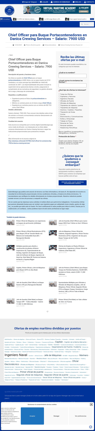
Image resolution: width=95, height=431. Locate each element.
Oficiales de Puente (67, 101)
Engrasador (61, 349)
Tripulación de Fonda (67, 112)
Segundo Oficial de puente (56, 375)
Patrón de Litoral (9, 369)
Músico (13, 361)
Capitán (59, 342)
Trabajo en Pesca (66, 121)
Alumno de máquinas (19, 339)
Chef (26, 344)
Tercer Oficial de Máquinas (52, 377)
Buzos (24, 342)
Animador (71, 339)
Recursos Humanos (59, 372)
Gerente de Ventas (48, 351)
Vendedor (57, 380)
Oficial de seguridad (65, 361)
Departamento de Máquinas (43, 347)
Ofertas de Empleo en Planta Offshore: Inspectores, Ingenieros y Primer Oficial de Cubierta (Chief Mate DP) (73, 248)
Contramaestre (15, 347)
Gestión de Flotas (59, 351)
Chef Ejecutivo (43, 344)
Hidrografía (68, 351)
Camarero (38, 342)
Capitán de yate (19, 344)
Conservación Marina (80, 344)
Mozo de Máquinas (75, 358)
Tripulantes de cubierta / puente (71, 105)
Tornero (84, 377)
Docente (27, 349)
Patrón (61, 367)
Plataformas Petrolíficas (68, 127)
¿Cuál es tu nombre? (67, 73)
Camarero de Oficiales (48, 342)
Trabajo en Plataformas (21, 380)
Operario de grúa (40, 367)
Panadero (49, 367)
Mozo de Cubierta (63, 358)
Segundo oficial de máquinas (29, 375)
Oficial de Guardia (34, 361)
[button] (91, 404)
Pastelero (55, 367)
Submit (62, 148)
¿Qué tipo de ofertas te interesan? (72, 90)
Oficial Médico (51, 364)
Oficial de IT (43, 361)
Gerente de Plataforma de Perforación (32, 351)
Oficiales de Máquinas (68, 103)
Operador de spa (19, 367)
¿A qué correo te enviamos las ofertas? (71, 81)
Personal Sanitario (58, 369)
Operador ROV (29, 367)
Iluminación (75, 351)
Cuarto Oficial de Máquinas (27, 347)
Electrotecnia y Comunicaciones (71, 116)
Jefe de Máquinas (52, 355)
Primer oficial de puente (33, 45)
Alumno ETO (40, 339)
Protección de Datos (67, 136)
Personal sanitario (66, 125)
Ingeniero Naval (16, 355)
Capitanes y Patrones (67, 96)
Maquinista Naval (73, 355)
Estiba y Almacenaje (67, 119)
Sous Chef (7, 377)
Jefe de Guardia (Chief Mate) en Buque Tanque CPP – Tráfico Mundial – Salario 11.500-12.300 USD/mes (29, 302)
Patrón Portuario (28, 369)
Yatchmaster (64, 380)
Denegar (56, 416)
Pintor (82, 369)
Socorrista (80, 375)
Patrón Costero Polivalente (72, 367)
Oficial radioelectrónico (62, 364)
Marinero (83, 355)
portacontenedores (14, 80)
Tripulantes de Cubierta (47, 380)
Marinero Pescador (23, 358)
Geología (7, 351)
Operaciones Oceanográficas (77, 364)
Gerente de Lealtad (16, 351)
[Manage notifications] (90, 426)
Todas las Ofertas (66, 94)
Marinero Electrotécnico (11, 358)
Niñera (18, 361)
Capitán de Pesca (9, 344)
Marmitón (32, 358)
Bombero (19, 342)
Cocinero (56, 344)
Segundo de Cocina (10, 375)
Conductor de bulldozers (67, 344)
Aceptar (32, 416)
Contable (7, 347)
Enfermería (54, 349)
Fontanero (84, 349)
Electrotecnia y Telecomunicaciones (40, 349)
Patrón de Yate (18, 369)
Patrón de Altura (84, 367)
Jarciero (31, 355)
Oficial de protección (53, 361)
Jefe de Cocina (38, 355)
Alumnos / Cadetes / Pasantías (71, 110)
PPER (86, 369)
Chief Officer (28, 78)
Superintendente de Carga (18, 377)
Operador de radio (9, 367)
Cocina (62, 114)
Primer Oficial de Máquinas (12, 372)
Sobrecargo (73, 375)
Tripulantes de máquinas (68, 107)
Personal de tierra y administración (43, 369)
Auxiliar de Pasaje (80, 339)
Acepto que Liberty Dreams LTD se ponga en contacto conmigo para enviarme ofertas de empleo (71, 142)
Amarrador (65, 339)
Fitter (79, 349)
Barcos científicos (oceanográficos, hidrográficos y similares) (71, 132)
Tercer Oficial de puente (71, 377)
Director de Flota (18, 349)
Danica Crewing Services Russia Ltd (71, 45)
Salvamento (83, 372)
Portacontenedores (50, 45)
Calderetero (31, 342)
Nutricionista (24, 361)
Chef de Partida (33, 344)
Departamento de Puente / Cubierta (66, 347)
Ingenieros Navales (67, 98)
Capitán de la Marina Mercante (75, 342)
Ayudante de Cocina (10, 342)
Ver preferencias (80, 416)
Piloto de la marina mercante (71, 369)
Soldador (86, 375)
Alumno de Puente (30, 339)
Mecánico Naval (41, 358)
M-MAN (65, 355)
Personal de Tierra (66, 123)
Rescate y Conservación (71, 372)
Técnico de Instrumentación (34, 377)
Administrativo (8, 339)
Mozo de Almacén (52, 358)
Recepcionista (48, 372)
